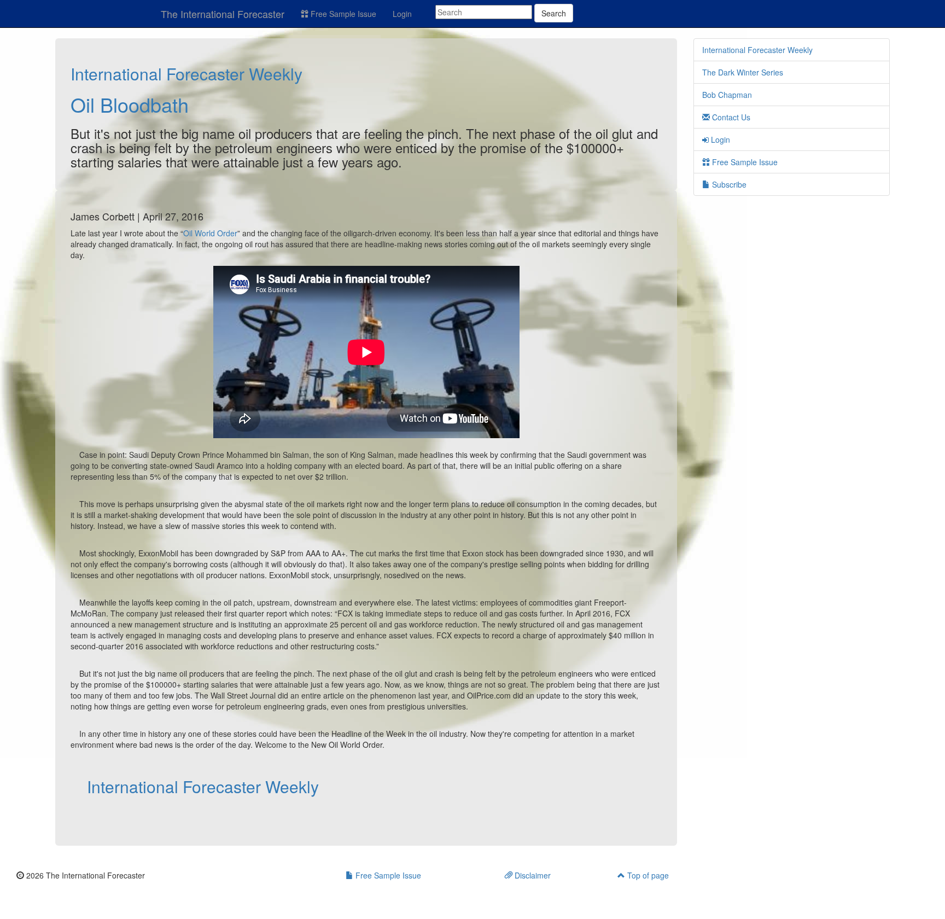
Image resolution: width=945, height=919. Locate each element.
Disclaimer (531, 875)
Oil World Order (210, 233)
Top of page (647, 875)
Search (553, 13)
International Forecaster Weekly (186, 73)
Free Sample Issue (342, 13)
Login (402, 13)
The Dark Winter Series (742, 72)
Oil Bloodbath (130, 104)
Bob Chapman (727, 94)
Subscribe (728, 184)
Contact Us (730, 117)
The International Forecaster (222, 14)
